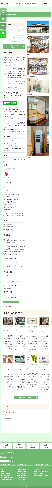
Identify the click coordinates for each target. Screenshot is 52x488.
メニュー (49, 3)
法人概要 (3, 471)
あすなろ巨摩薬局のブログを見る (26, 397)
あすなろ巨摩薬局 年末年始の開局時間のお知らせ (18, 36)
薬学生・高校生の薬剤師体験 (41, 471)
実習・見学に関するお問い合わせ (42, 475)
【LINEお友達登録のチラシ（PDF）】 (11, 107)
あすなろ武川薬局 (22, 473)
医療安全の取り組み (5, 473)
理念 (2, 469)
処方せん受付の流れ (22, 477)
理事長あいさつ (4, 467)
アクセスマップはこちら (10, 302)
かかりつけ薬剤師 (22, 480)
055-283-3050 (9, 305)
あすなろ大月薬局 (22, 475)
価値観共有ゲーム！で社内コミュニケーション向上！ (8, 365)
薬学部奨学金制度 (39, 473)
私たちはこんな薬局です (25, 2)
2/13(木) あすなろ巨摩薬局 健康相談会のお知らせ (18, 40)
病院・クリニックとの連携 (7, 477)
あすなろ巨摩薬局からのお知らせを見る (13, 46)
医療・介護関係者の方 (21, 3)
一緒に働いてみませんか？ (33, 3)
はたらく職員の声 (39, 467)
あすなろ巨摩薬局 (22, 469)
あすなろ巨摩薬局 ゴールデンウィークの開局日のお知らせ (18, 30)
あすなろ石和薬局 (22, 471)
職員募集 (37, 469)
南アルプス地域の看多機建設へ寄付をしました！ (44, 328)
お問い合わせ (36, 5)
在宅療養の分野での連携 (6, 480)
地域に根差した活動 (5, 475)
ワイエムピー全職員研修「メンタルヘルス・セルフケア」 (32, 328)
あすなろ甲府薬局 (22, 467)
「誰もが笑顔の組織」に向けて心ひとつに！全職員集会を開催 (44, 365)
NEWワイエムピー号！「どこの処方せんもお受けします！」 (20, 365)
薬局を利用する (35, 2)
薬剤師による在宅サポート (24, 482)
